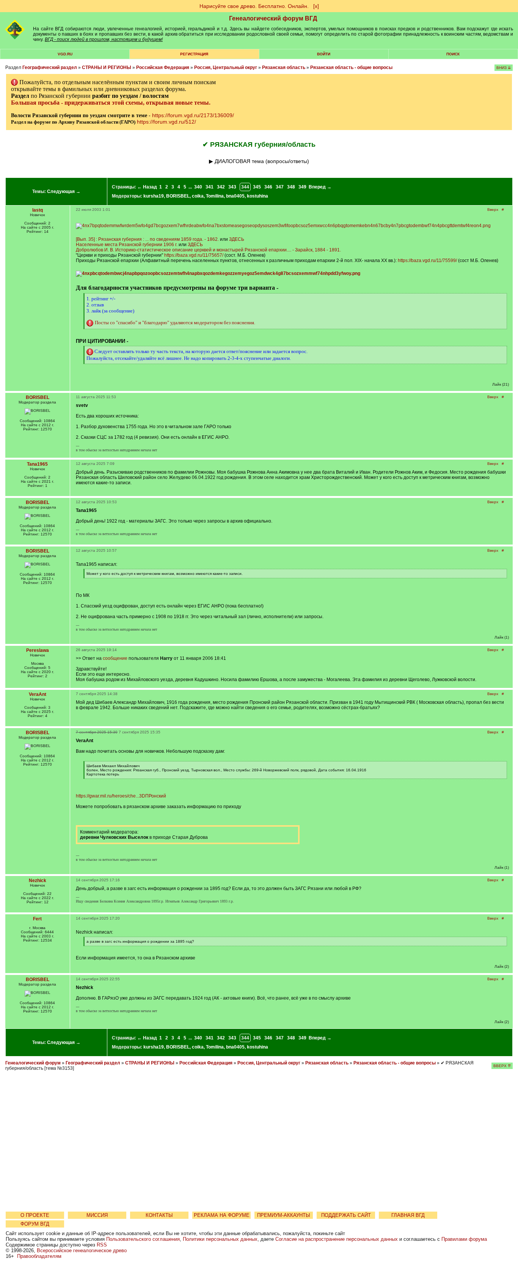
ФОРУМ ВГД (34, 1224)
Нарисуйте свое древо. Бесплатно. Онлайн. (254, 6)
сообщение (115, 658)
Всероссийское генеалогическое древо (82, 1250)
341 (209, 187)
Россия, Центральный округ (225, 67)
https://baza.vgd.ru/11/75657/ (193, 255)
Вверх (492, 209)
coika (198, 196)
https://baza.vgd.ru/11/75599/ (427, 260)
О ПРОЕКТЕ (34, 1215)
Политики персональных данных (220, 1239)
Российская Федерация (162, 67)
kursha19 (153, 196)
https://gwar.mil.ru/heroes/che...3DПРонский (121, 796)
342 (221, 187)
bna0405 (235, 196)
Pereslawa (37, 650)
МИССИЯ (97, 1215)
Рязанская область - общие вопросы (351, 67)
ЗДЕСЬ (236, 239)
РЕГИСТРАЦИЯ (194, 54)
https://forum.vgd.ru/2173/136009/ (193, 115)
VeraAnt (37, 694)
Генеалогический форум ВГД (273, 18)
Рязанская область (283, 67)
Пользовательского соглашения (143, 1239)
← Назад (147, 187)
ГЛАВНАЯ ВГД (408, 1215)
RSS (102, 1245)
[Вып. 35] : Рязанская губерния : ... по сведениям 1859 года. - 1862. (147, 239)
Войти (323, 54)
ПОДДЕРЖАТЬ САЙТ (346, 1215)
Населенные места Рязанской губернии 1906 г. (126, 244)
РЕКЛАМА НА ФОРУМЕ (222, 1215)
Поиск (453, 54)
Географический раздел (49, 67)
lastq (37, 210)
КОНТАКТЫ (159, 1215)
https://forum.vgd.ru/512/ (166, 122)
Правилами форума (464, 1239)
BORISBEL (178, 196)
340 (198, 187)
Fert (37, 918)
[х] (316, 6)
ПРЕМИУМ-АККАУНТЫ (283, 1215)
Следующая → (63, 191)
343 (232, 187)
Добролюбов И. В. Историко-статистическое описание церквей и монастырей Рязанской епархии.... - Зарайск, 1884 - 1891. (208, 250)
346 (268, 187)
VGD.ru (65, 54)
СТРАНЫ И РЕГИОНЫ (106, 67)
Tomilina (215, 196)
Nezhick (37, 880)
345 (257, 187)
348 (291, 187)
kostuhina (257, 196)
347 (280, 187)
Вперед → (320, 187)
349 (302, 187)
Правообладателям (39, 1256)
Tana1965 (37, 464)
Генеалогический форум (33, 1063)
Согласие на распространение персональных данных (336, 1239)
